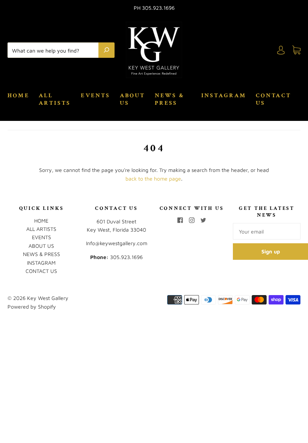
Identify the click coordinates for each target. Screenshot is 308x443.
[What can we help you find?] (55, 49)
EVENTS (95, 95)
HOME (18, 95)
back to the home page (153, 178)
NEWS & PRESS (169, 99)
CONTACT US (273, 99)
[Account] (281, 50)
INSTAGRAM (223, 95)
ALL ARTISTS (55, 99)
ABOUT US (132, 99)
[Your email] (266, 231)
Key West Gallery (47, 298)
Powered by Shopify (32, 306)
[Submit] (106, 49)
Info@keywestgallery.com (116, 243)
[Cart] (296, 50)
